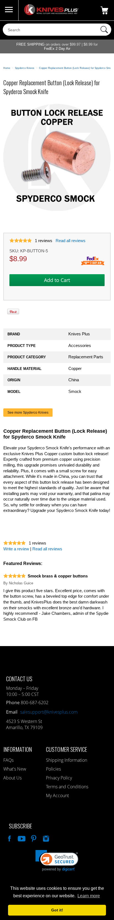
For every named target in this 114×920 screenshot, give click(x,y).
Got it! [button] (57, 910)
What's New (14, 769)
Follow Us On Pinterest (33, 837)
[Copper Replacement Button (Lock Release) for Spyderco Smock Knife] (56, 210)
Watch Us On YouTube (21, 837)
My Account (57, 795)
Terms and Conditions (67, 787)
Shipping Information (66, 760)
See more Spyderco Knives (27, 412)
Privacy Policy (59, 778)
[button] (57, 860)
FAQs (8, 760)
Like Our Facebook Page (8, 837)
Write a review (16, 549)
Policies (53, 769)
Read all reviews (71, 241)
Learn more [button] (88, 895)
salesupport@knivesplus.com (48, 712)
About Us (12, 778)
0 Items (104, 10)
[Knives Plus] (51, 14)
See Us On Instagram (45, 837)
